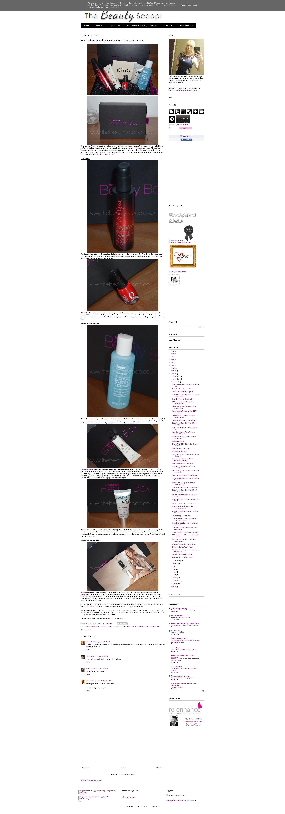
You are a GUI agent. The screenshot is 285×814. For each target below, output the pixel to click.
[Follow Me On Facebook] (184, 114)
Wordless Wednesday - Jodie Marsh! (184, 544)
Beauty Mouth (175, 648)
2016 (173, 359)
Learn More (186, 5)
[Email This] (118, 623)
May (174, 572)
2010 (173, 587)
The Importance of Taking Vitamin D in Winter (184, 625)
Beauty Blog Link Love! (179, 451)
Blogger (156, 806)
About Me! (99, 25)
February (176, 580)
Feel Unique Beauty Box (143, 626)
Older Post (159, 768)
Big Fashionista (176, 667)
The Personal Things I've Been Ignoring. (183, 610)
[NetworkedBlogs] (186, 136)
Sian (87, 668)
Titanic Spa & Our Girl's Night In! (182, 392)
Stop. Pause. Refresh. (177, 633)
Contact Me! (115, 25)
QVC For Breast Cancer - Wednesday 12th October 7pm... (184, 519)
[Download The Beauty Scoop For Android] (201, 114)
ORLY (154, 626)
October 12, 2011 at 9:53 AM (99, 668)
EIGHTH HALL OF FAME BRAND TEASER (184, 649)
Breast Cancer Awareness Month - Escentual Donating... (183, 459)
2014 (173, 365)
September (176, 561)
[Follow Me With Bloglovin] (196, 114)
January (175, 583)
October (175, 382)
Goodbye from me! (176, 687)
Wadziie (89, 681)
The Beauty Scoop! (177, 616)
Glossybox (138, 148)
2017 (173, 357)
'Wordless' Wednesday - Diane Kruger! (184, 420)
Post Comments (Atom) (127, 774)
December (176, 376)
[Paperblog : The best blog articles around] (105, 797)
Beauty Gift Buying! (178, 441)
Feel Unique (130, 626)
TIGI (157, 626)
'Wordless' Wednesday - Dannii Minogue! (185, 475)
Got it (195, 5)
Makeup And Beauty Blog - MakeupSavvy (185, 623)
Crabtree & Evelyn (87, 469)
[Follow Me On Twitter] (178, 114)
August (175, 563)
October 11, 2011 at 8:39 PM (100, 642)
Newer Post (86, 768)
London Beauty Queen (178, 638)
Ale (87, 656)
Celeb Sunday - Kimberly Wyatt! (182, 557)
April (174, 575)
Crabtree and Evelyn (119, 626)
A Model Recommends (179, 608)
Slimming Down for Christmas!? (182, 399)
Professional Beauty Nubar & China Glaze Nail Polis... (183, 483)
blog (79, 801)
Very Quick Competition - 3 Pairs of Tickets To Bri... (183, 467)
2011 (173, 374)
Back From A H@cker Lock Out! (180, 617)
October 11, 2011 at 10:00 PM (98, 656)
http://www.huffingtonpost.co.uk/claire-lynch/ (183, 90)
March (175, 578)
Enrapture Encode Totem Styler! (182, 547)
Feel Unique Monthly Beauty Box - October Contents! (112, 40)
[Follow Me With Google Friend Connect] (172, 114)
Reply (88, 649)
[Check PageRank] (128, 797)
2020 (173, 354)
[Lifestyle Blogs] (84, 799)
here (108, 618)
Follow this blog (186, 139)
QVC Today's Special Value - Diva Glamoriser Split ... (183, 402)
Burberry (84, 592)
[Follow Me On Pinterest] (172, 122)
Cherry (88, 642)
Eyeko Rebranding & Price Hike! (182, 463)
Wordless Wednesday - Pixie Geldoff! (184, 504)
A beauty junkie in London (180, 676)
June (174, 569)
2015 (173, 362)
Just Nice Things (177, 631)
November (176, 379)
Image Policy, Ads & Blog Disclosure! (141, 25)
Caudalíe (109, 626)
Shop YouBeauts (186, 25)
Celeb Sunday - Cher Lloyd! (181, 448)
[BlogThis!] (120, 623)
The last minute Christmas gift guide (182, 678)
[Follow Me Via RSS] (190, 114)
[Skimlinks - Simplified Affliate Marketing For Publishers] (186, 798)
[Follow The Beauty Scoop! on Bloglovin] (185, 129)
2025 (173, 351)
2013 (173, 368)
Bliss (97, 626)
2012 (173, 371)
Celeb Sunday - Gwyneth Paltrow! (183, 389)
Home (86, 25)
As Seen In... (168, 25)
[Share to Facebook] (124, 623)
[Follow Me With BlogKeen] (183, 122)
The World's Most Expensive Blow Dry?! (185, 532)
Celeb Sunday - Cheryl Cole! (181, 516)
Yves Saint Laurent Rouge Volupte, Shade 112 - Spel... (183, 433)
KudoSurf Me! (83, 795)
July (174, 566)
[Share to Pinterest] (126, 623)
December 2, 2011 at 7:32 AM (101, 681)
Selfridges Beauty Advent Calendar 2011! (185, 487)
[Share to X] (122, 623)
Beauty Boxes (90, 626)
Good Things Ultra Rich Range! (182, 554)
